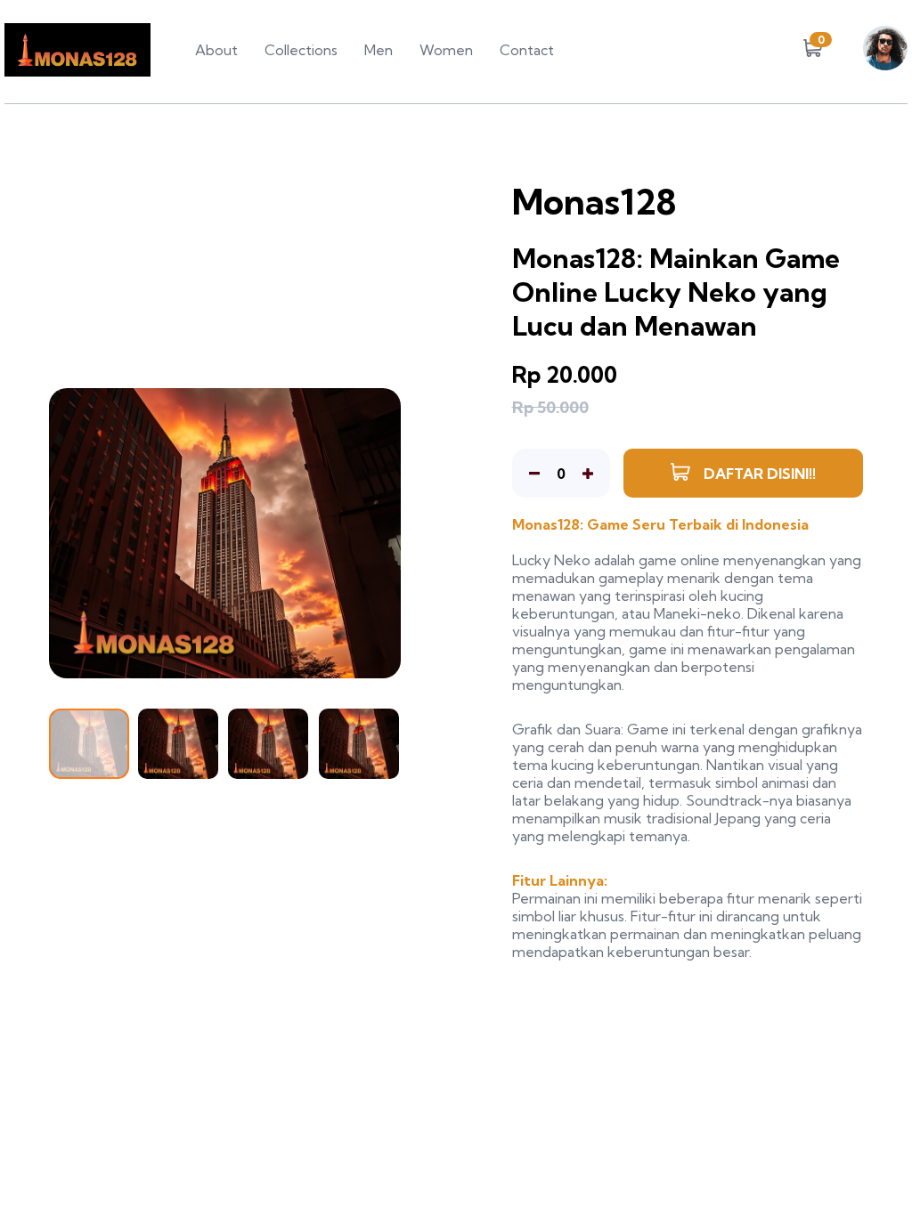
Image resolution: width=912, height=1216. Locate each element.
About (216, 50)
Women (446, 50)
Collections (301, 50)
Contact (527, 50)
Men (378, 50)
